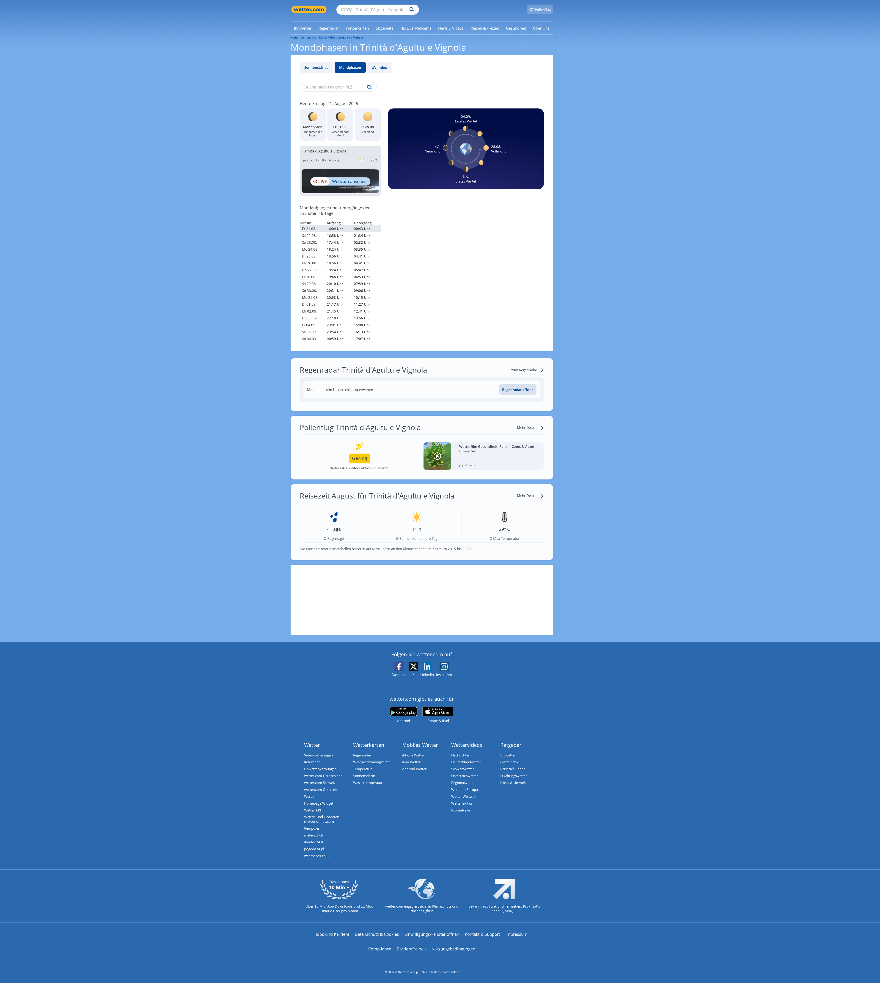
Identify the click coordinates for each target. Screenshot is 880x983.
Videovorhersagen (318, 755)
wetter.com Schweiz (320, 782)
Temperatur (362, 769)
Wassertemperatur (367, 782)
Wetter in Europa (464, 789)
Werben (310, 796)
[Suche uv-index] (368, 87)
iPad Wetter (411, 762)
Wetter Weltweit (463, 796)
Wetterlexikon (462, 803)
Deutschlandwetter (466, 762)
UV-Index (379, 67)
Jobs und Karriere (332, 934)
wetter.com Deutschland (323, 775)
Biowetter (508, 755)
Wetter (312, 744)
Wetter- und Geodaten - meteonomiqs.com (322, 819)
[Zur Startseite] (309, 10)
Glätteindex (509, 762)
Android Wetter (414, 769)
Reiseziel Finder (512, 769)
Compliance (379, 949)
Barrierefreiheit (411, 949)
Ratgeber (510, 744)
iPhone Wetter (413, 755)
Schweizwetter (462, 769)
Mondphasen (350, 67)
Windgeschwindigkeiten (371, 762)
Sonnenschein (364, 775)
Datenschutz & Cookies (377, 934)
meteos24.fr (313, 835)
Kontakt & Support (482, 934)
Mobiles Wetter (420, 744)
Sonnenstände (316, 67)
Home (294, 37)
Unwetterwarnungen (320, 769)
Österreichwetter (464, 775)
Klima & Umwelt (513, 782)
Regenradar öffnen (518, 389)
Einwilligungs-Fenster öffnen (431, 934)
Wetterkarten (368, 744)
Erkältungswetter (513, 775)
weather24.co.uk (317, 855)
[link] (303, 28)
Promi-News (461, 810)
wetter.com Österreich (321, 789)
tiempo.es (312, 828)
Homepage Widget (318, 803)
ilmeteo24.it (313, 842)
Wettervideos (466, 744)
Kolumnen (312, 762)
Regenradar (362, 755)
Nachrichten (460, 755)
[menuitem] (303, 28)
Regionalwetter (463, 782)
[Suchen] (410, 10)
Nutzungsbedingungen (453, 949)
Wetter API (312, 810)
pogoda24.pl (314, 849)
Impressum (517, 934)
